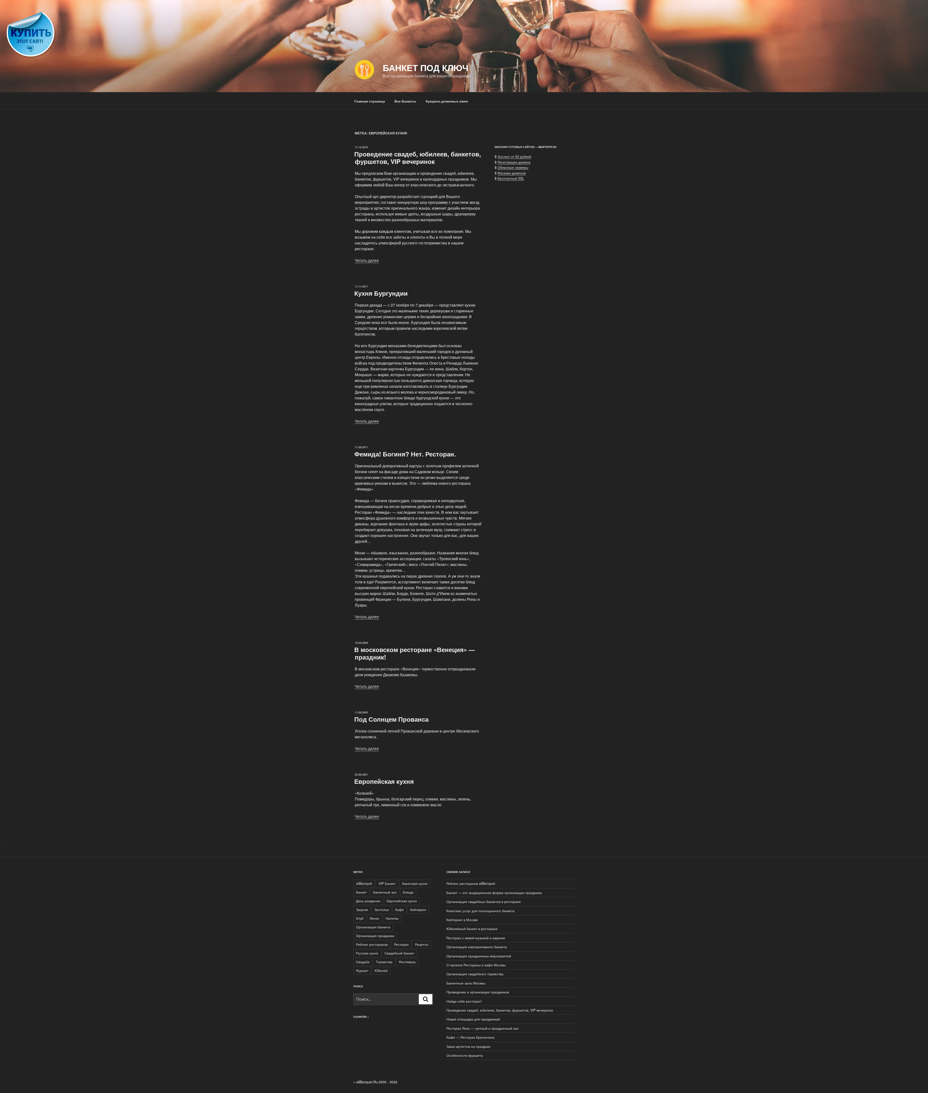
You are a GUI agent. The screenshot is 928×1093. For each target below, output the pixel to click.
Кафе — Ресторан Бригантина (470, 1037)
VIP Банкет (387, 883)
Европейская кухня (384, 781)
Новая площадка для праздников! (473, 1019)
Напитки (392, 918)
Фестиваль (407, 961)
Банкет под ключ (425, 67)
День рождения (368, 900)
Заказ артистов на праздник (468, 1046)
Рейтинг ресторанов (372, 944)
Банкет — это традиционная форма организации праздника (494, 892)
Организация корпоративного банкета (476, 946)
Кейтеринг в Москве (462, 919)
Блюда (408, 892)
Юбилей (381, 970)
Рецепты (421, 944)
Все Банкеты (405, 101)
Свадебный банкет (399, 953)
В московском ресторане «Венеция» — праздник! (414, 653)
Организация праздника (375, 935)
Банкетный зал (385, 892)
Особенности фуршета (464, 1055)
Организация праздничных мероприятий (478, 956)
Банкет (361, 892)
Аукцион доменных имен (447, 101)
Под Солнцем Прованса (391, 719)
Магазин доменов (512, 172)
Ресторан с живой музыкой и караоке (475, 937)
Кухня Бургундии (381, 293)
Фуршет (362, 970)
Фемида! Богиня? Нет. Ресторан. (405, 453)
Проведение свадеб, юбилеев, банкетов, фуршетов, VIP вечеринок (417, 157)
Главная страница (369, 101)
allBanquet (364, 883)
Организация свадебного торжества (474, 973)
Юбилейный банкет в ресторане (472, 928)
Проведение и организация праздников (477, 992)
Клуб (359, 918)
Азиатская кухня (415, 883)
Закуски (362, 909)
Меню (374, 918)
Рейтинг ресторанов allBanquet (470, 883)
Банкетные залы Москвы (465, 983)
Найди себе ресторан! (464, 1001)
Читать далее (367, 260)
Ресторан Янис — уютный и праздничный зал (482, 1028)
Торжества (384, 961)
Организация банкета (373, 926)
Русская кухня (367, 953)
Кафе (399, 909)
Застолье (381, 909)
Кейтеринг (418, 909)
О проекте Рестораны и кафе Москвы (476, 964)
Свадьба (363, 961)
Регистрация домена (514, 162)
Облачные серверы (513, 167)
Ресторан (401, 944)
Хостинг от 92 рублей (514, 156)
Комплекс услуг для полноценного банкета (480, 910)
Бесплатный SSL (511, 178)
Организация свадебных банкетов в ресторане (483, 901)
